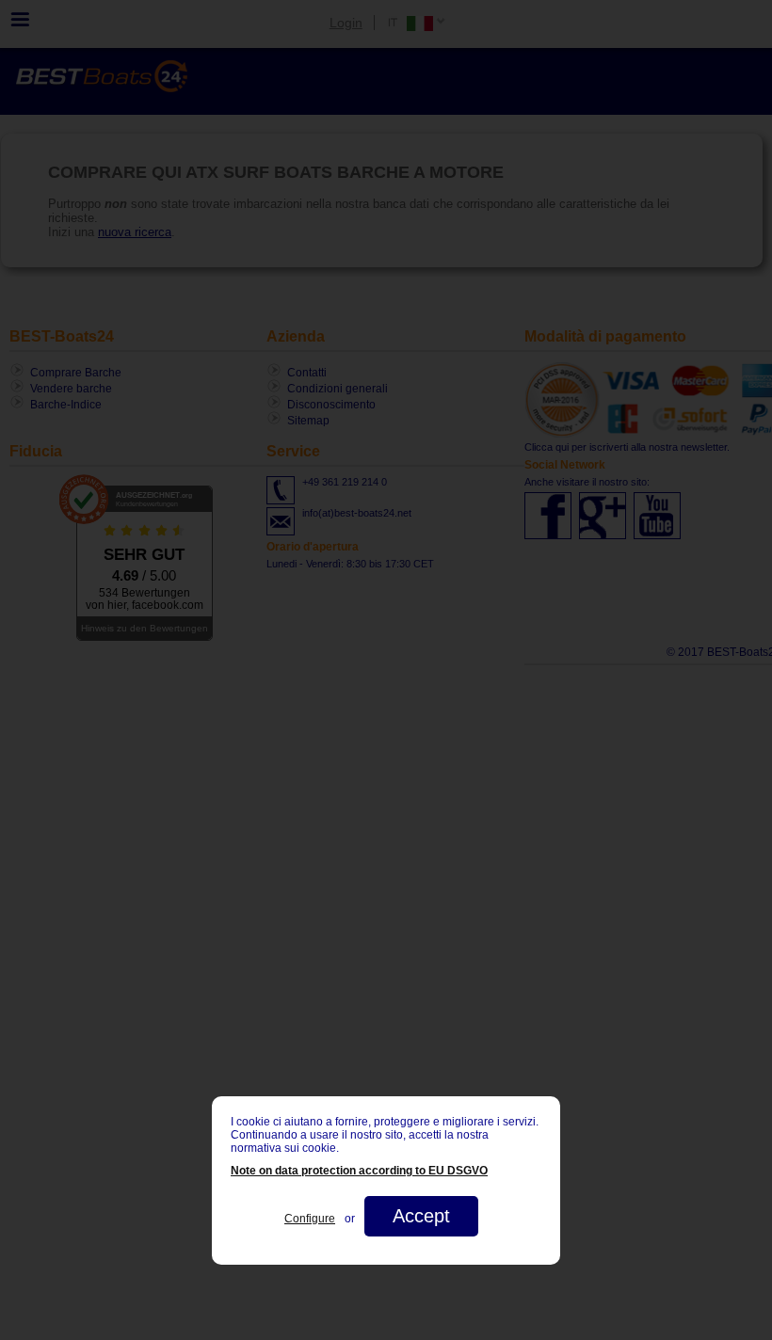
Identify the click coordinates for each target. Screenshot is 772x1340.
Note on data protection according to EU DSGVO (359, 1170)
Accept (421, 1215)
